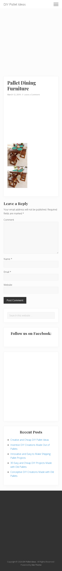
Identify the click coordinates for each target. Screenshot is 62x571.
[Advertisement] (31, 40)
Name (8, 259)
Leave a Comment (32, 94)
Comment (9, 219)
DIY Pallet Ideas (15, 4)
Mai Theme (37, 564)
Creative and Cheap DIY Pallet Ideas (29, 439)
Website (8, 284)
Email (7, 272)
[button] (56, 4)
